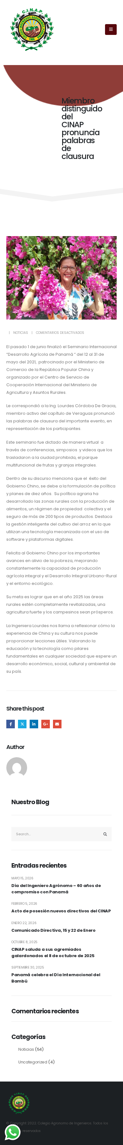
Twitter (22, 724)
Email (57, 724)
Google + (45, 724)
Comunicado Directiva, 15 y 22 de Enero (53, 930)
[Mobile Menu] (111, 29)
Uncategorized (32, 1062)
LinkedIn (34, 724)
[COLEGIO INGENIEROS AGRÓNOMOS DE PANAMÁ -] (31, 29)
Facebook (10, 724)
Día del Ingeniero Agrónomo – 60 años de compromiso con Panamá (56, 889)
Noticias (20, 332)
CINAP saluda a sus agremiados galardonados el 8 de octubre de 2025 (52, 952)
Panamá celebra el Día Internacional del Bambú (55, 978)
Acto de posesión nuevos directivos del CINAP (61, 911)
